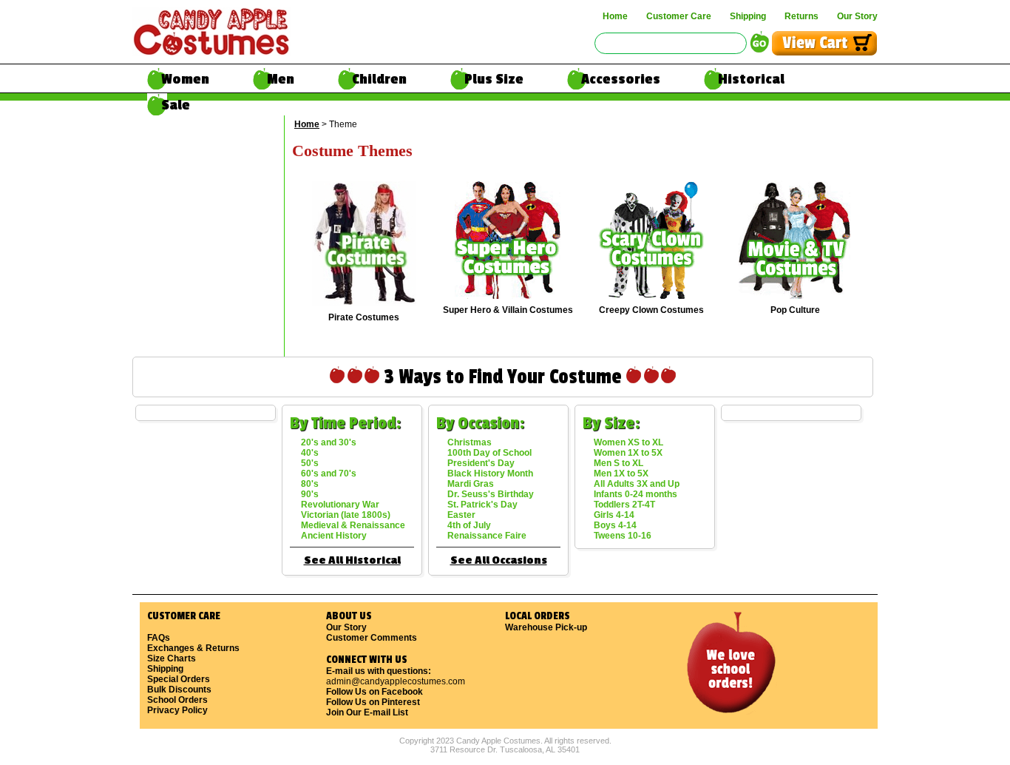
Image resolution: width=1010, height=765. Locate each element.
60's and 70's (328, 473)
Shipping (748, 16)
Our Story (857, 16)
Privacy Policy (177, 710)
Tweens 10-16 (622, 535)
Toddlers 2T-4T (624, 504)
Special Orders (178, 679)
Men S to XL (618, 463)
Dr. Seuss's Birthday (490, 494)
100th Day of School (489, 453)
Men (280, 79)
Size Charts (171, 658)
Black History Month (490, 473)
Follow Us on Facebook (374, 692)
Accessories (620, 79)
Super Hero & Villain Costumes (508, 310)
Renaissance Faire (486, 535)
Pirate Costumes (363, 317)
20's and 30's (328, 442)
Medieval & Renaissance (353, 525)
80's (310, 484)
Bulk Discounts (179, 689)
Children (379, 79)
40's (310, 453)
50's (310, 463)
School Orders (177, 700)
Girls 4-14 (614, 515)
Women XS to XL (628, 442)
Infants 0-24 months (635, 494)
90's (310, 494)
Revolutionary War (340, 504)
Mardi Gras (470, 484)
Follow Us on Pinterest (373, 702)
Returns (801, 16)
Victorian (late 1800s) (345, 515)
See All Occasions (498, 560)
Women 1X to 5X (628, 453)
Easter (461, 515)
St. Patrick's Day (482, 504)
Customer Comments (371, 638)
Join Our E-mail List (367, 712)
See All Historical (352, 560)
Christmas (469, 442)
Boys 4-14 (615, 525)
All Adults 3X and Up (636, 484)
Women (185, 79)
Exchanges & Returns (193, 648)
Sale (175, 105)
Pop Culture (795, 310)
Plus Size (493, 79)
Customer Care (678, 16)
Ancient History (334, 535)
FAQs (158, 638)
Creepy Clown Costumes (651, 310)
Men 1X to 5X (621, 473)
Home (615, 16)
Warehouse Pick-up (546, 627)
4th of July (469, 525)
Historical (751, 79)
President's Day (481, 463)
